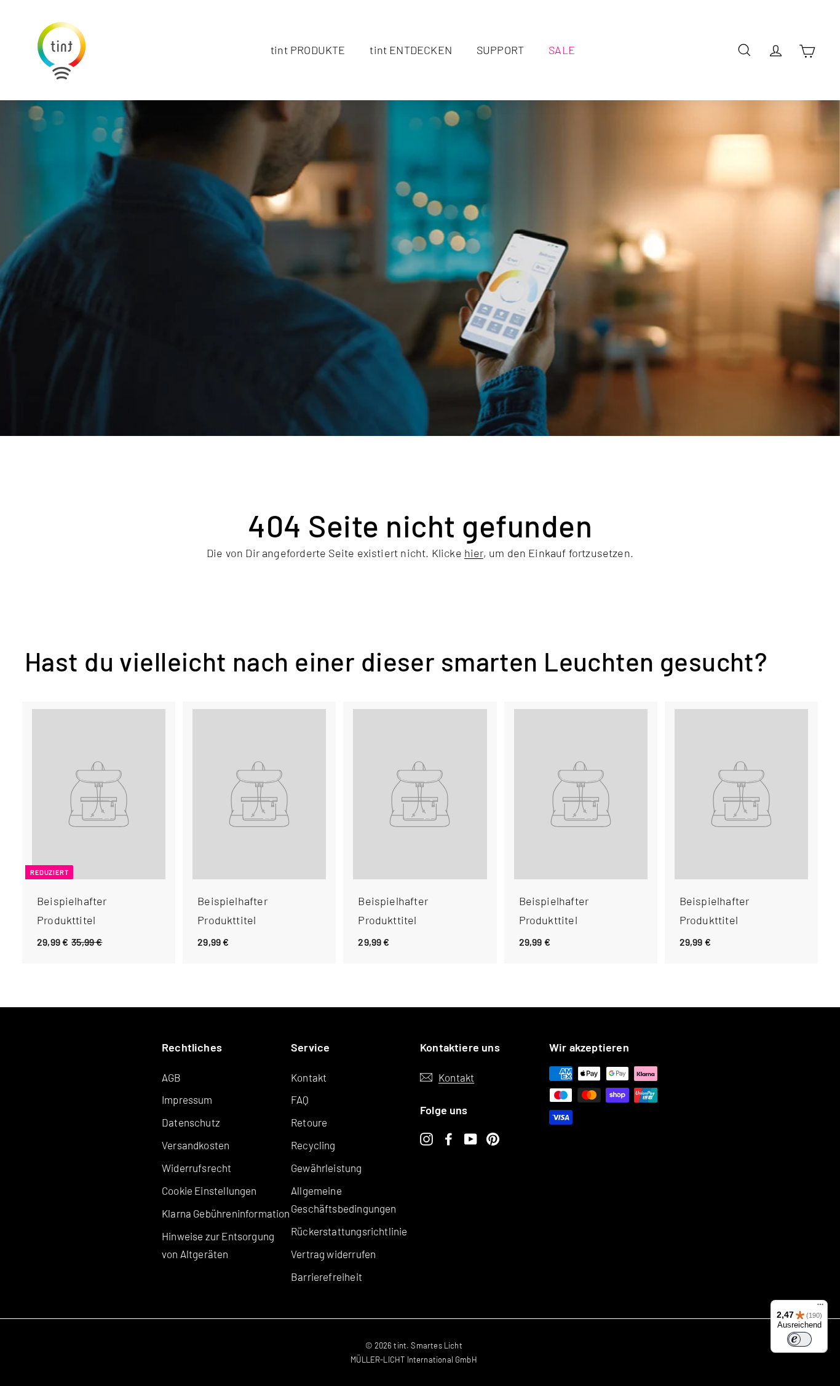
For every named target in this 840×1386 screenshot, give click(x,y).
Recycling (313, 1145)
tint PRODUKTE (308, 50)
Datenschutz (191, 1122)
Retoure (309, 1122)
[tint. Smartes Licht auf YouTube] (470, 1138)
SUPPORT (500, 50)
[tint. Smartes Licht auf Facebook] (448, 1138)
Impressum (187, 1099)
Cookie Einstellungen (209, 1190)
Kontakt (309, 1077)
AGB (171, 1077)
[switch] (799, 1339)
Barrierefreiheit (326, 1276)
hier (473, 553)
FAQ (300, 1099)
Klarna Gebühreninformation (226, 1213)
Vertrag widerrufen (333, 1254)
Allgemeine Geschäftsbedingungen (344, 1199)
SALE (562, 50)
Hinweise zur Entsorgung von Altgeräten (218, 1245)
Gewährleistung (326, 1168)
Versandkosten (195, 1145)
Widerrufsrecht (197, 1168)
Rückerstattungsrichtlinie (349, 1231)
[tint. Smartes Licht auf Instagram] (426, 1138)
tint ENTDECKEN (411, 50)
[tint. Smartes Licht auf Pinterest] (492, 1138)
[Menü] (820, 1307)
